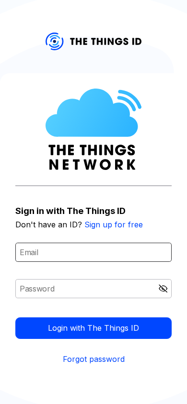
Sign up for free (113, 224)
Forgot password (94, 359)
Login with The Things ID (93, 328)
